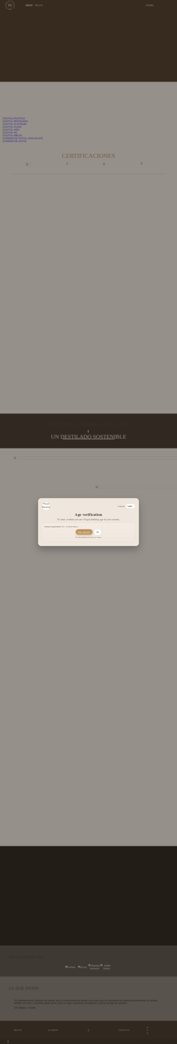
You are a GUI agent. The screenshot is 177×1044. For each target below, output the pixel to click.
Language (121, 506)
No (97, 532)
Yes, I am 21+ (84, 532)
